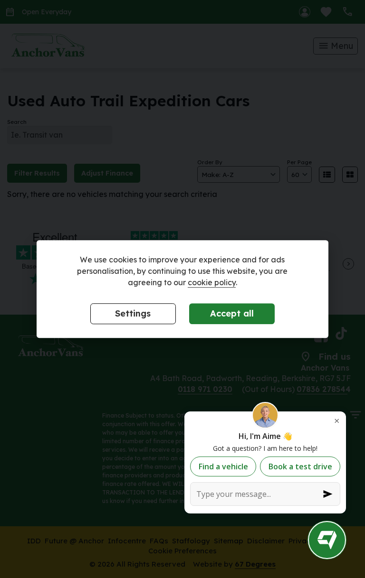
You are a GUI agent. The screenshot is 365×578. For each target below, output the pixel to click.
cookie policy (212, 282)
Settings (133, 313)
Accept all (232, 313)
